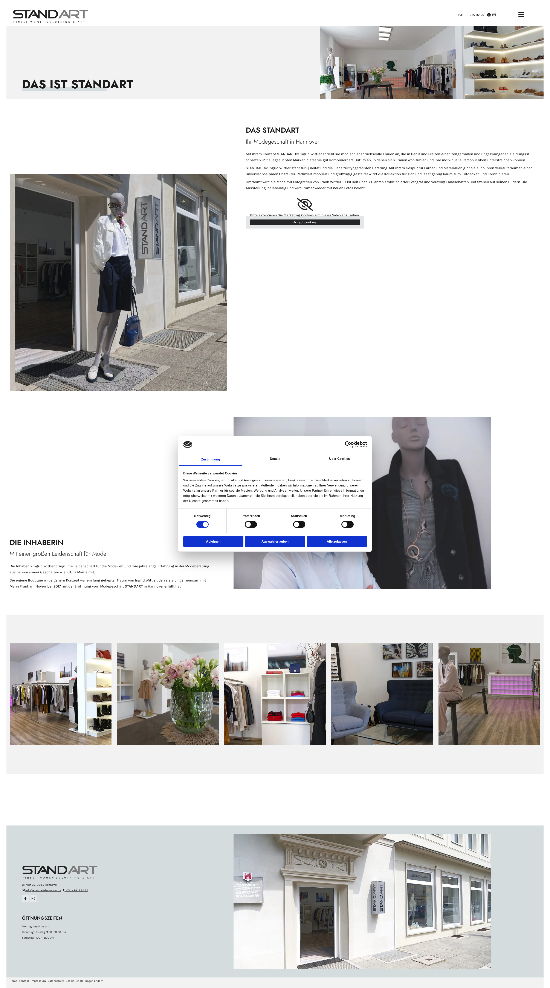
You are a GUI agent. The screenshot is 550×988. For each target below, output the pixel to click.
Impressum (38, 980)
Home (13, 980)
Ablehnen (213, 541)
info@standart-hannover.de (43, 890)
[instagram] (33, 898)
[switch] (251, 524)
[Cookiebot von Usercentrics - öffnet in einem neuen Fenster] (348, 444)
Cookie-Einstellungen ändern (84, 980)
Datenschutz (55, 980)
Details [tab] (275, 458)
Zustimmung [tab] (210, 459)
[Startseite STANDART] (96, 15)
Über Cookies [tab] (339, 458)
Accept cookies (304, 222)
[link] (305, 204)
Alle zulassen (337, 541)
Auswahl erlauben (275, 541)
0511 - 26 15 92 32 (471, 15)
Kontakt (24, 980)
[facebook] (25, 898)
